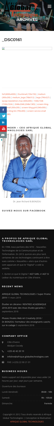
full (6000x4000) (9, 94)
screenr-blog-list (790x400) (13, 111)
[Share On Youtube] (3, 128)
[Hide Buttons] (1, 139)
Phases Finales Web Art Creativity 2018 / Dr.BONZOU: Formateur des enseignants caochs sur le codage (26, 322)
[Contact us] (3, 135)
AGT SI (45, 273)
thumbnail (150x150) (27, 94)
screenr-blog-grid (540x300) (34, 107)
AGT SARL (34, 273)
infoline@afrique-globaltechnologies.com (28, 356)
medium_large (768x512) (23, 97)
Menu (49, 6)
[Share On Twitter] (3, 116)
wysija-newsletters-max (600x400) (17, 100)
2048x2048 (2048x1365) (25, 104)
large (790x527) (43, 97)
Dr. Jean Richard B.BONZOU (27, 201)
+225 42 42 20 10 (15, 351)
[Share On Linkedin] (3, 122)
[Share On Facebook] (3, 110)
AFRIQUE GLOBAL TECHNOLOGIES (27, 421)
